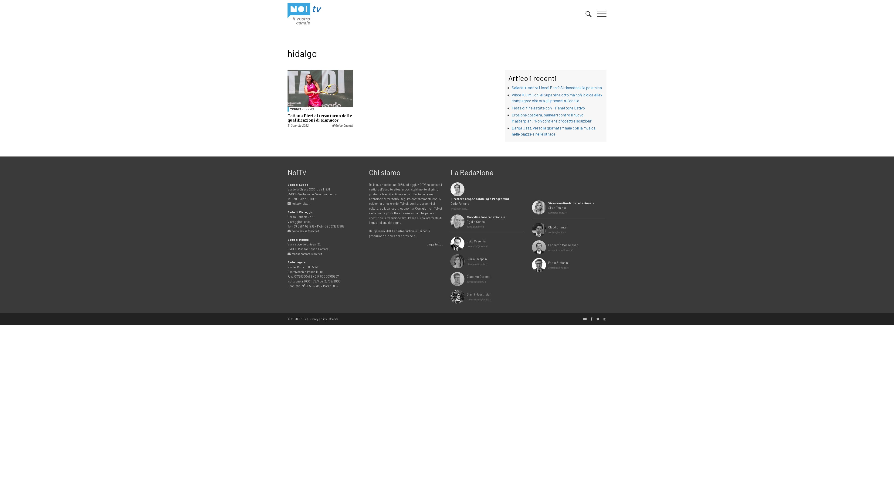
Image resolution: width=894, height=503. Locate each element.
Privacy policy (318, 319)
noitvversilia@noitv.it (305, 231)
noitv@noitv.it (300, 203)
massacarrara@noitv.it (306, 254)
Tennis (295, 109)
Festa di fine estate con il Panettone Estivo (548, 107)
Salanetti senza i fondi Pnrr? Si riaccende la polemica (557, 87)
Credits (334, 319)
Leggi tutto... (435, 244)
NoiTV (302, 319)
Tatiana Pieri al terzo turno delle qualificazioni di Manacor (320, 117)
